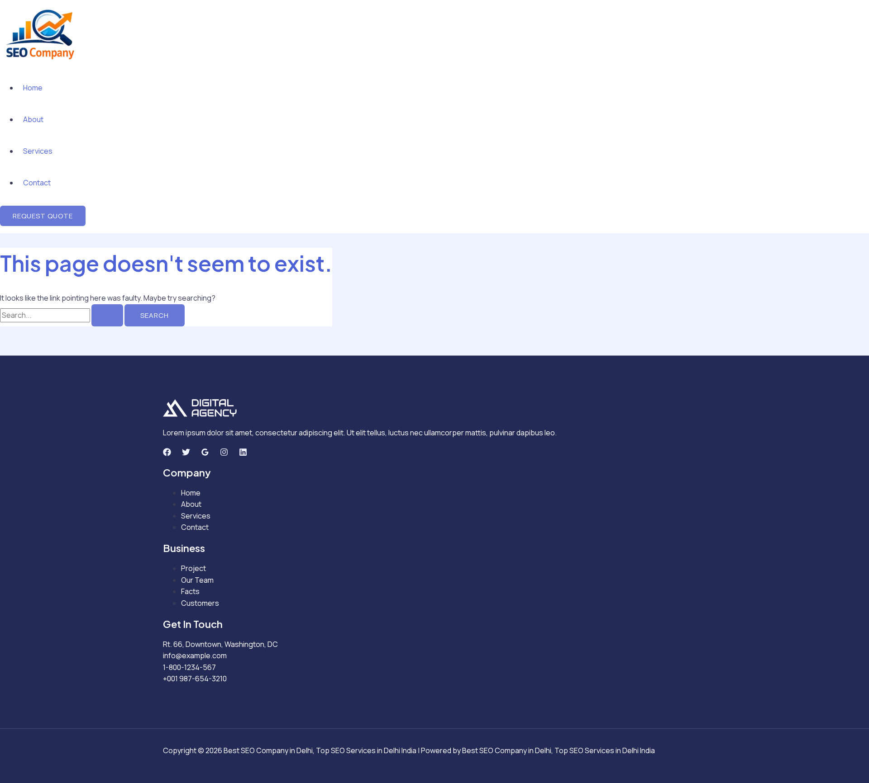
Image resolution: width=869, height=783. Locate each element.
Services (38, 151)
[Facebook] (167, 453)
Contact (37, 183)
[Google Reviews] (205, 453)
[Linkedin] (243, 453)
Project (193, 568)
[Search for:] (62, 315)
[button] (43, 216)
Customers (200, 603)
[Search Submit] (107, 315)
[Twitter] (186, 453)
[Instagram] (224, 453)
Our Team (197, 580)
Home (33, 88)
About (33, 119)
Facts (190, 591)
